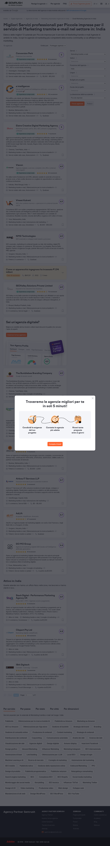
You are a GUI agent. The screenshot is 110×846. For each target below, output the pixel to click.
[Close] (92, 398)
